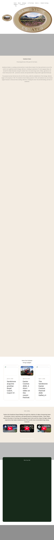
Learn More (11, 57)
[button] (27, 403)
